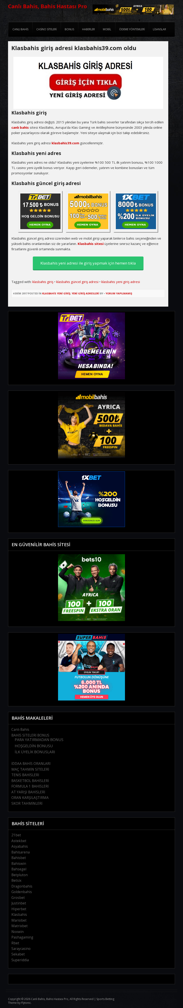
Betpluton (19, 875)
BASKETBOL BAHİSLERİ (30, 780)
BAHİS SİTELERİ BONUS (30, 735)
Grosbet (18, 897)
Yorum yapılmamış (119, 293)
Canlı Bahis (20, 729)
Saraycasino (21, 948)
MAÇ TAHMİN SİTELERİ (30, 769)
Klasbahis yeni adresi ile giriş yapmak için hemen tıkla (88, 263)
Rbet (15, 943)
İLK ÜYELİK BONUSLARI (35, 751)
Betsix (16, 880)
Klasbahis (19, 914)
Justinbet (18, 903)
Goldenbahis (21, 892)
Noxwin (17, 931)
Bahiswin (18, 863)
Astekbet (18, 841)
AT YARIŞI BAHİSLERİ (28, 792)
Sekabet (18, 954)
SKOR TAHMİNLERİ (26, 803)
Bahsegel (18, 869)
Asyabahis (19, 846)
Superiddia (20, 960)
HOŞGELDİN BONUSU (34, 745)
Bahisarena (20, 852)
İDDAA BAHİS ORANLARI (31, 763)
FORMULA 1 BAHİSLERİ (30, 786)
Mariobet (19, 920)
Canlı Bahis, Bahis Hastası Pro (47, 6)
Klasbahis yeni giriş (56, 293)
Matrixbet (19, 926)
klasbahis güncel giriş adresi (77, 281)
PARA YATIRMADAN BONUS (39, 739)
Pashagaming (22, 937)
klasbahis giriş (42, 281)
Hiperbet (18, 909)
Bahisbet (18, 857)
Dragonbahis (21, 886)
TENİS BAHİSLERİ (25, 775)
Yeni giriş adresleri (85, 293)
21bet (16, 835)
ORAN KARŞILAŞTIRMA (30, 797)
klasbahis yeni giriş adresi (120, 281)
